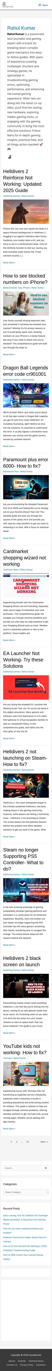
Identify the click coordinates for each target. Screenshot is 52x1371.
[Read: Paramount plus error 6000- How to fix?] (26, 487)
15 (27, 1141)
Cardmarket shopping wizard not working (24, 558)
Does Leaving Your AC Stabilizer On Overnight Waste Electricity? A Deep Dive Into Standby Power (25, 1219)
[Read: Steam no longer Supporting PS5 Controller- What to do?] (26, 890)
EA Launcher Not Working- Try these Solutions (23, 660)
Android (22, 1361)
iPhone (26, 288)
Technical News (11, 569)
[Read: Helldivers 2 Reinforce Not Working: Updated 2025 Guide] (26, 211)
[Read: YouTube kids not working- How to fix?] (26, 1074)
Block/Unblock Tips (12, 288)
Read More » (9, 263)
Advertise (40, 1365)
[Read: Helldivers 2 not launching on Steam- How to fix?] (26, 785)
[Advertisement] (26, 1310)
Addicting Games (11, 196)
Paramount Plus (11, 471)
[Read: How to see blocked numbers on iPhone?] (26, 303)
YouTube (7, 1058)
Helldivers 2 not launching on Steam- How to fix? (25, 758)
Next (44, 1141)
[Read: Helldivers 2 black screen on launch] (26, 986)
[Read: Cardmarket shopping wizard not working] (26, 585)
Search (11, 1361)
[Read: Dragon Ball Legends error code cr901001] (26, 395)
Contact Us (12, 1365)
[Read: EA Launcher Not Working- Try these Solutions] (26, 687)
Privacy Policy (26, 1365)
